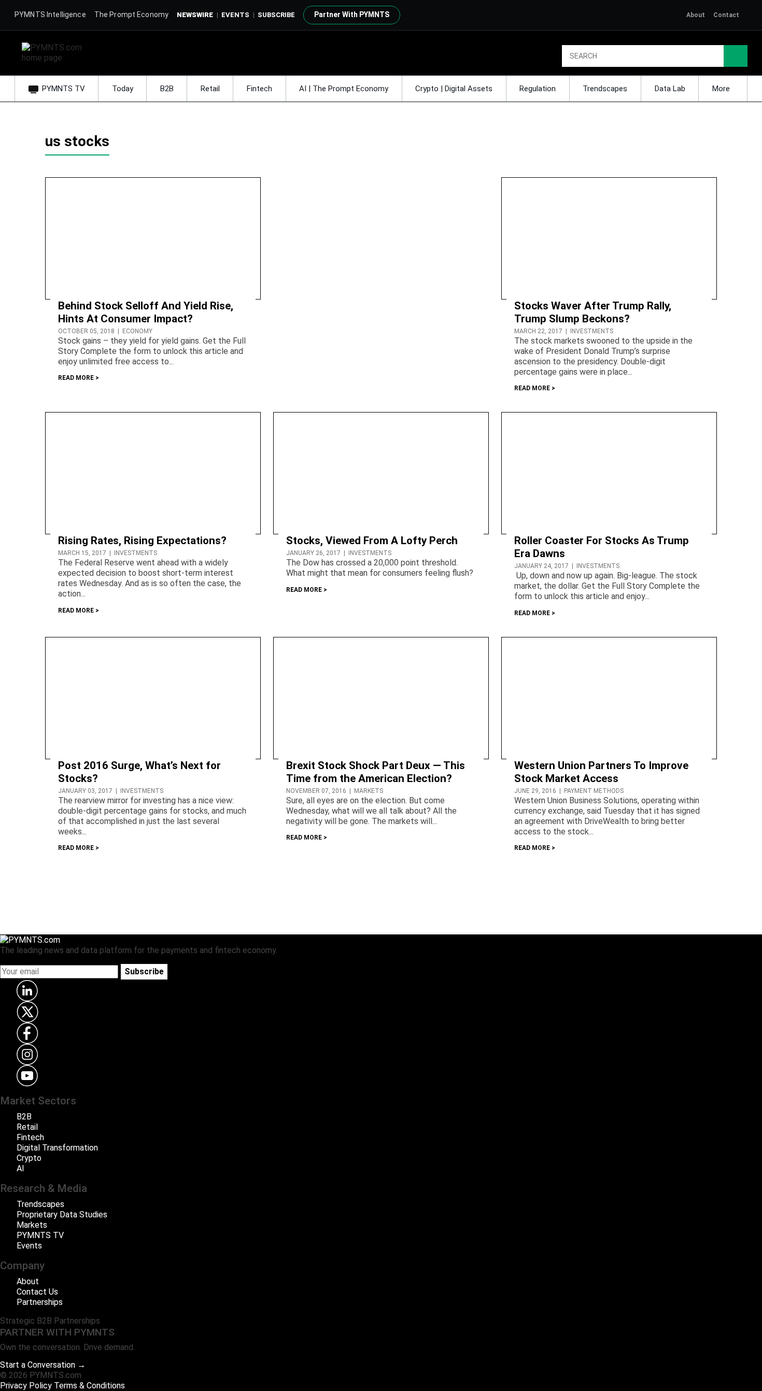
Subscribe (144, 971)
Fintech (259, 88)
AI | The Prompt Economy (343, 88)
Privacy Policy (26, 1385)
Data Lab (670, 88)
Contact (726, 15)
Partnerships (40, 1302)
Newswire (195, 15)
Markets (32, 1225)
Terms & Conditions (89, 1385)
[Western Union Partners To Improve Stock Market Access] (609, 697)
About (695, 15)
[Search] (735, 56)
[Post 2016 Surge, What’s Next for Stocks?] (153, 697)
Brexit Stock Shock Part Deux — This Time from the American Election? (375, 772)
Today (122, 88)
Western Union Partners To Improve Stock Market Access (601, 772)
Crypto (29, 1158)
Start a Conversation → (43, 1365)
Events (235, 15)
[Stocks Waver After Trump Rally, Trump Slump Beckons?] (609, 238)
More (722, 88)
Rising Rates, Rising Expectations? (142, 540)
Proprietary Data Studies (62, 1214)
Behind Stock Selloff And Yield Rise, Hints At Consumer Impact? (145, 312)
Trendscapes (605, 88)
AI (20, 1168)
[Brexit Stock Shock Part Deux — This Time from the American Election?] (381, 697)
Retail (210, 88)
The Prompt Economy (131, 14)
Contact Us (37, 1292)
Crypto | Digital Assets (453, 88)
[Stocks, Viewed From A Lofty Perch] (381, 473)
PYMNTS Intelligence (50, 14)
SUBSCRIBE (276, 15)
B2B (167, 88)
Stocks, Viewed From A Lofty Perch (372, 540)
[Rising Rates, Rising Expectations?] (153, 473)
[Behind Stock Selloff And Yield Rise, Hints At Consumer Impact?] (153, 238)
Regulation (537, 88)
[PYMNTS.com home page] (55, 52)
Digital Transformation (57, 1148)
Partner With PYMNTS (351, 14)
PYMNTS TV (63, 88)
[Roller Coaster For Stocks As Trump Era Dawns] (609, 473)
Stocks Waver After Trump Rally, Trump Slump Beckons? (592, 312)
